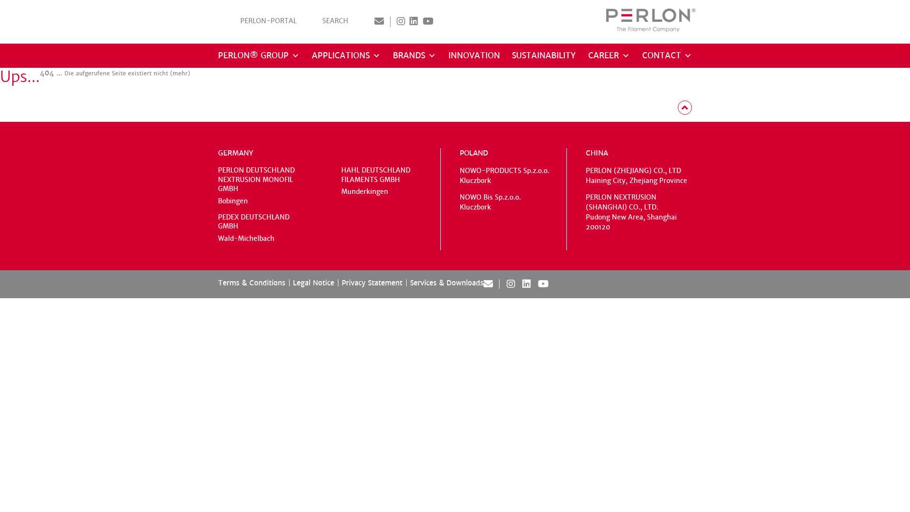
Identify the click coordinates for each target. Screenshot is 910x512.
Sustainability (544, 56)
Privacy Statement (372, 282)
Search (335, 21)
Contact (661, 56)
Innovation (474, 56)
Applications (341, 56)
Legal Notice (313, 282)
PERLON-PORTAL (268, 21)
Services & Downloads (446, 282)
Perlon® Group (253, 56)
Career (603, 56)
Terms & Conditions (251, 282)
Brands (409, 56)
